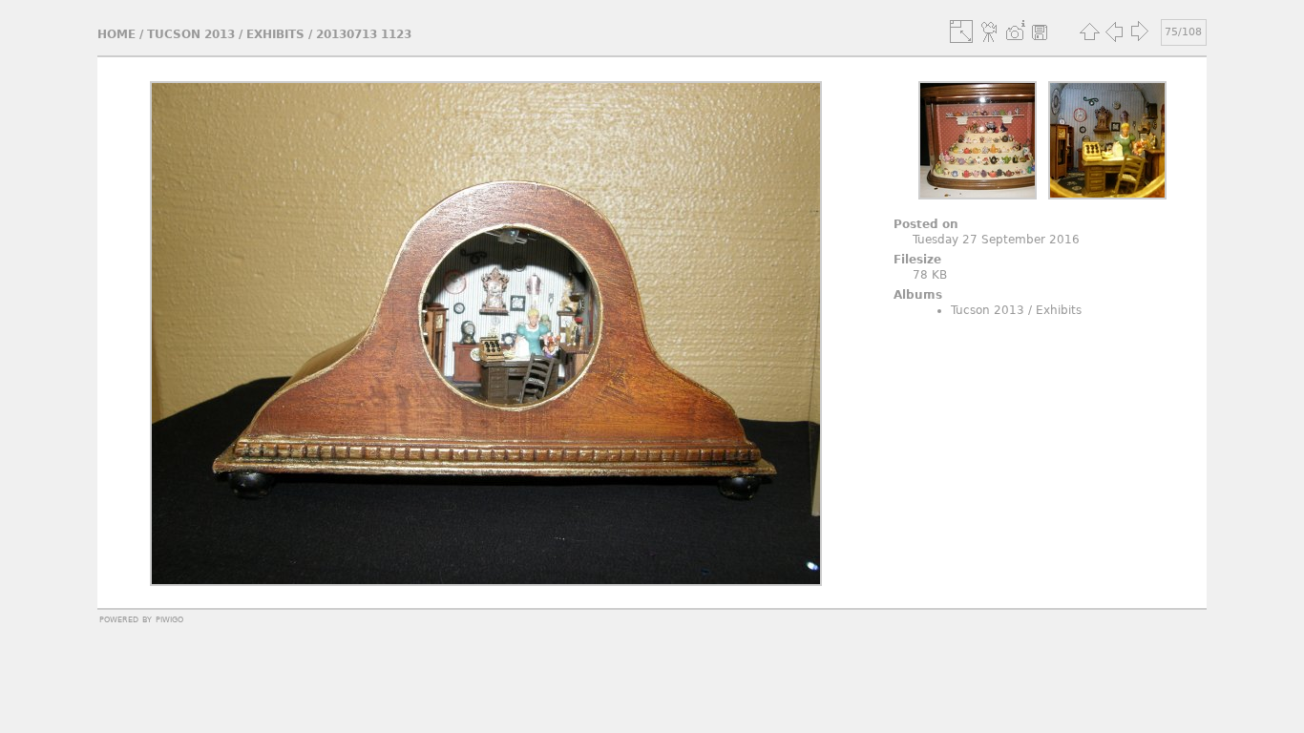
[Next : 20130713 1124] (1138, 31)
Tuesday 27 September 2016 (996, 239)
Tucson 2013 (191, 34)
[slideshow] (990, 31)
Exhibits (275, 34)
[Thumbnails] (1089, 31)
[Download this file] (1039, 31)
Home (116, 34)
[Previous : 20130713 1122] (1114, 31)
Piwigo (169, 618)
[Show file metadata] (1014, 31)
